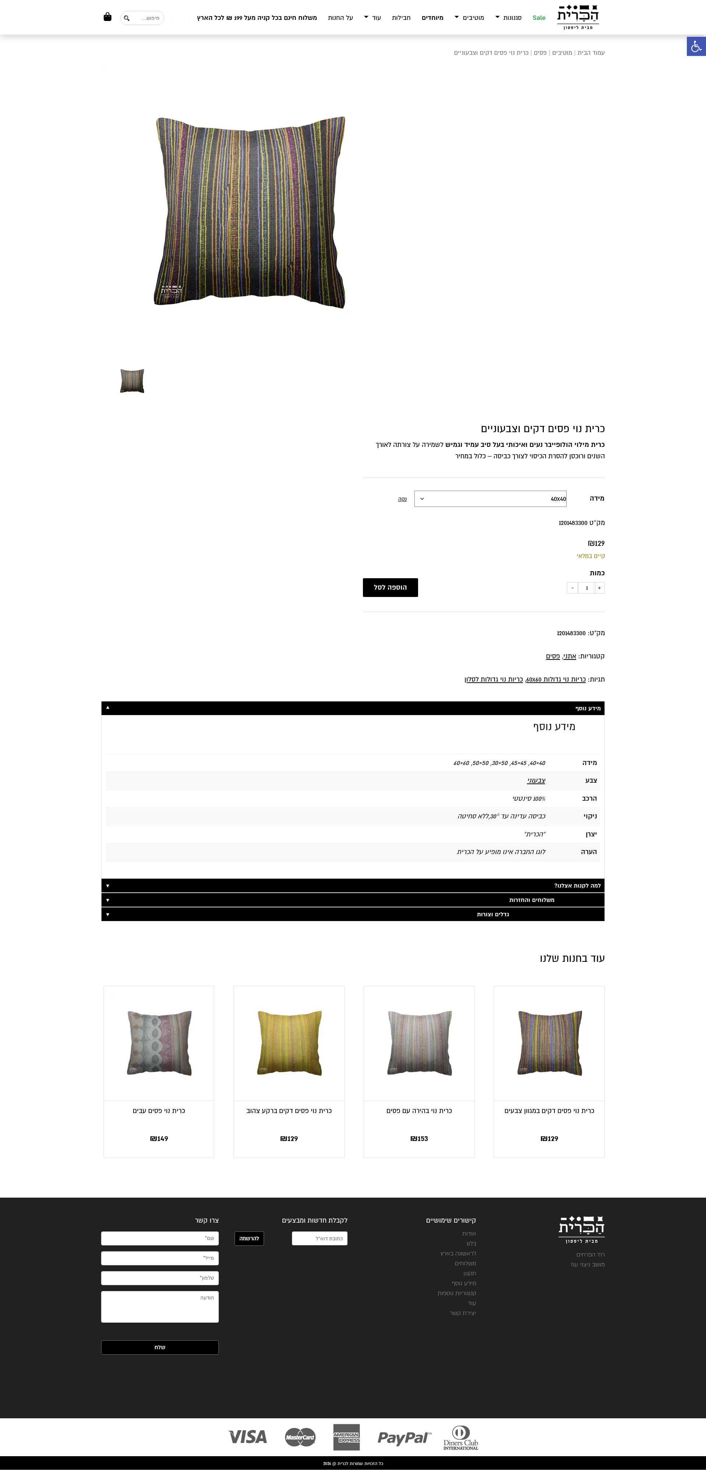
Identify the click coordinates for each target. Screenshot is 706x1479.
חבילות (401, 18)
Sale (539, 18)
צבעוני (536, 780)
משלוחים (465, 1263)
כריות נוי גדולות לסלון (493, 679)
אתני (569, 656)
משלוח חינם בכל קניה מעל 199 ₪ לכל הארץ (257, 18)
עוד (375, 18)
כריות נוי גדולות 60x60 (556, 679)
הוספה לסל (390, 587)
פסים (540, 53)
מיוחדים (432, 18)
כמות (597, 573)
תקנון (469, 1273)
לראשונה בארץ (458, 1253)
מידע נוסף (464, 1283)
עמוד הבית (591, 53)
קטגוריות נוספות (457, 1293)
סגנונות (512, 18)
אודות (469, 1233)
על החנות (340, 18)
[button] (696, 46)
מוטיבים (472, 18)
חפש (126, 18)
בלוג (471, 1243)
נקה (402, 499)
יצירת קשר (463, 1312)
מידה (597, 498)
